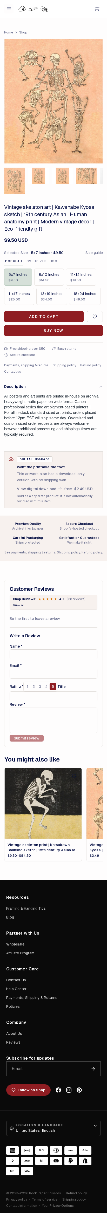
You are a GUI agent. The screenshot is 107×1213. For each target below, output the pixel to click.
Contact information (21, 1206)
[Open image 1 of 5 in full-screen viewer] (53, 101)
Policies (13, 1006)
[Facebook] (58, 1090)
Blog (10, 917)
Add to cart (44, 316)
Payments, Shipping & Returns (31, 998)
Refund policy (90, 365)
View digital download (36, 489)
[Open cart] (97, 9)
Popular (13, 261)
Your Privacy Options (58, 1206)
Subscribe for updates (30, 1058)
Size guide (94, 253)
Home (8, 32)
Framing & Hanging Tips (26, 908)
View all (18, 605)
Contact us (12, 371)
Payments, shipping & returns (26, 365)
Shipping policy (64, 365)
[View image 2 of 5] (38, 176)
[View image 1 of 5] (14, 181)
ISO (54, 261)
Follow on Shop (31, 1090)
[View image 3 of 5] (62, 176)
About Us (14, 1033)
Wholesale (15, 944)
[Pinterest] (79, 1090)
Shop (23, 32)
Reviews (13, 1042)
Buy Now (53, 330)
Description (15, 387)
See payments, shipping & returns (29, 552)
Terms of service (44, 1199)
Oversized (36, 261)
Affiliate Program (20, 953)
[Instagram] (68, 1090)
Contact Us (16, 980)
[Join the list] (93, 1069)
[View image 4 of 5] (86, 176)
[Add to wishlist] (95, 316)
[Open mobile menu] (9, 8)
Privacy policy (16, 1199)
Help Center (16, 989)
